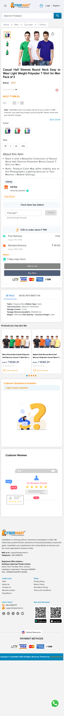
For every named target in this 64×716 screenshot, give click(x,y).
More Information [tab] (29, 295)
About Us (6, 584)
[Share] (52, 33)
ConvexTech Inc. (56, 657)
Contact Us (6, 587)
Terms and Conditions (42, 590)
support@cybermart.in (19, 553)
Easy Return (7, 593)
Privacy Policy (39, 581)
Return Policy (39, 584)
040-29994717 (17, 555)
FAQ (4, 581)
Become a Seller (8, 590)
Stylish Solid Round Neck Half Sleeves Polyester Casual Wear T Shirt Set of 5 (46, 356)
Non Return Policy (41, 587)
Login (48, 6)
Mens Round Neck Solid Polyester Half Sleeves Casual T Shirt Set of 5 (15, 356)
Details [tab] (10, 295)
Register (56, 6)
